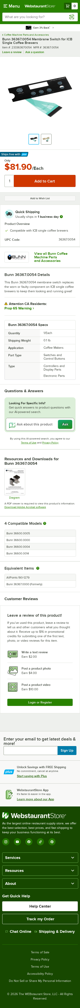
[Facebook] (28, 841)
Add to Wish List (40, 198)
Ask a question (34, 52)
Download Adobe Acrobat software (25, 507)
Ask (65, 424)
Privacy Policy (50, 442)
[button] (33, 139)
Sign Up (67, 751)
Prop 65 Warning (18, 308)
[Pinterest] (52, 841)
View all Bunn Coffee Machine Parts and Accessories (51, 257)
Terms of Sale (40, 952)
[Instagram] (5, 841)
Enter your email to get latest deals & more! (40, 741)
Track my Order (40, 919)
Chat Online (20, 931)
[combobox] (40, 16)
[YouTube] (17, 841)
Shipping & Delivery (57, 931)
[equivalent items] (38, 568)
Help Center (40, 906)
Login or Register (40, 702)
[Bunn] (16, 257)
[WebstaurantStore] (40, 815)
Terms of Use (28, 442)
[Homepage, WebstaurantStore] (40, 6)
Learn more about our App (35, 799)
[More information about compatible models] (44, 523)
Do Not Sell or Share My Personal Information (40, 981)
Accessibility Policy (40, 973)
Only (7, 160)
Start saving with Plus (32, 776)
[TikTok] (40, 841)
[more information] (61, 217)
